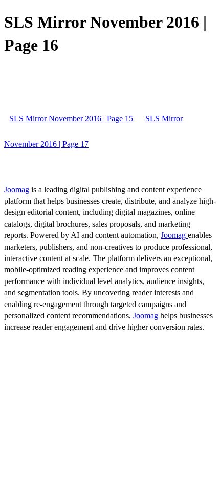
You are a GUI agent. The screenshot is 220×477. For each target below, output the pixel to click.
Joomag (17, 189)
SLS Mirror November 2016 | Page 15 (71, 118)
